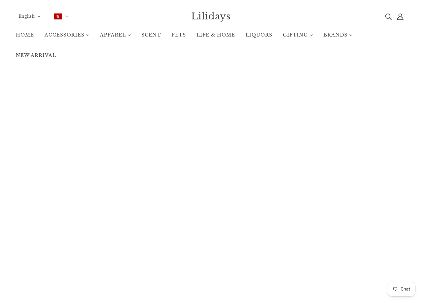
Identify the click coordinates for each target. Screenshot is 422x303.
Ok (391, 249)
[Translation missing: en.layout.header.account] (400, 16)
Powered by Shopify (211, 280)
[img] (388, 16)
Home (202, 233)
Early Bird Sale (211, 246)
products (260, 155)
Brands (203, 239)
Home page (195, 155)
